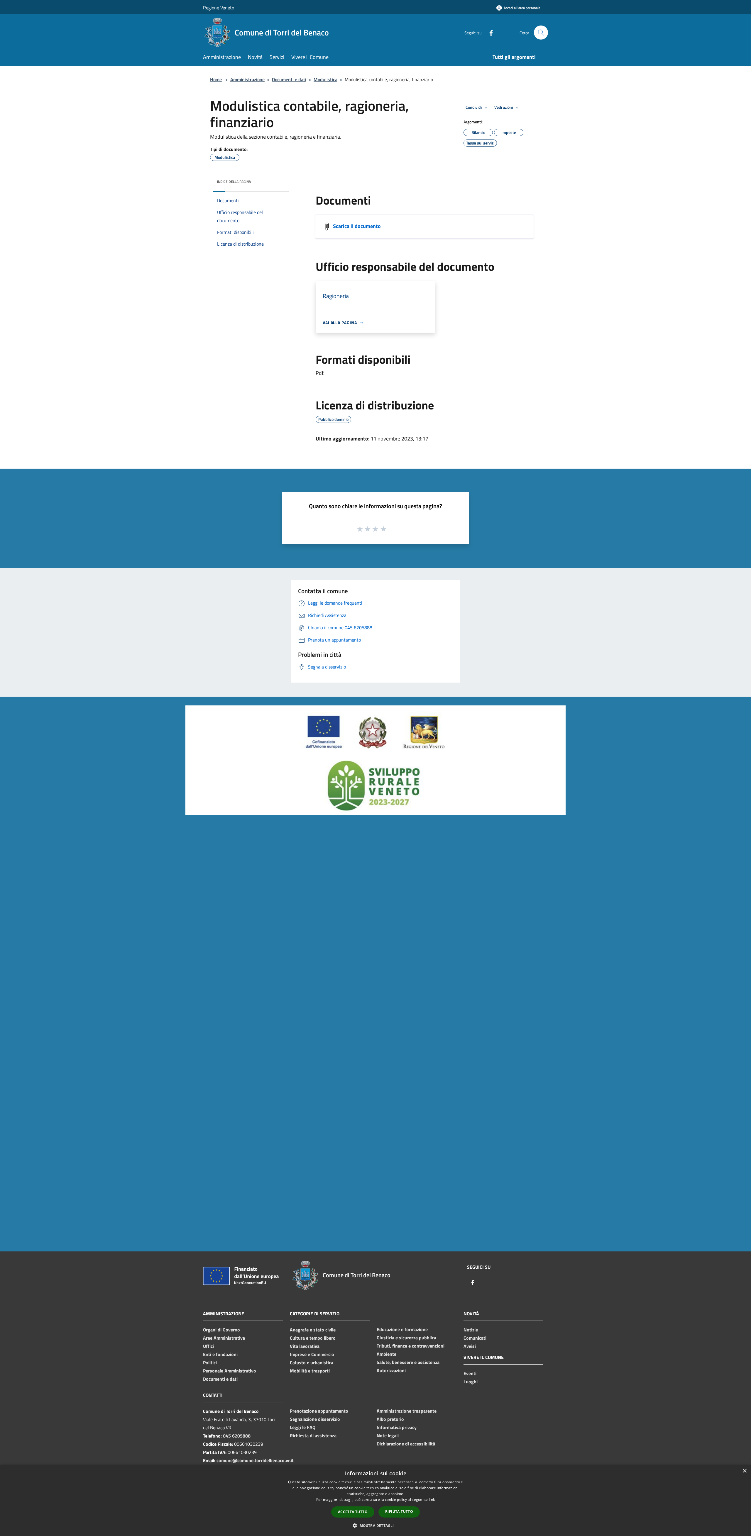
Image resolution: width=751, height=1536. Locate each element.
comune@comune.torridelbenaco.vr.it (255, 1460)
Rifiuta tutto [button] (399, 1511)
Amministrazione (247, 79)
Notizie (471, 1329)
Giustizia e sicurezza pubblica (406, 1337)
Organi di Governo (221, 1329)
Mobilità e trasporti (310, 1370)
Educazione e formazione (402, 1329)
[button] (375, 1525)
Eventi (470, 1373)
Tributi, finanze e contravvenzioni (410, 1345)
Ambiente (386, 1354)
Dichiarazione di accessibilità (406, 1443)
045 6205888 (237, 1435)
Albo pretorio (390, 1419)
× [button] (744, 1471)
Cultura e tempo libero (313, 1337)
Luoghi (471, 1381)
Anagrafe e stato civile (313, 1329)
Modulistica (325, 79)
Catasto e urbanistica (311, 1362)
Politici (210, 1362)
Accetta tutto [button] (353, 1511)
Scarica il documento (357, 226)
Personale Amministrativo (229, 1370)
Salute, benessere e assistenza (408, 1362)
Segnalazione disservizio (315, 1419)
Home (216, 79)
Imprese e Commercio (312, 1354)
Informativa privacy (397, 1427)
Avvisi (470, 1346)
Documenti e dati (289, 79)
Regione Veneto (218, 7)
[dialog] (375, 1500)
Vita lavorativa (304, 1346)
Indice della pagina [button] (234, 181)
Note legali (388, 1435)
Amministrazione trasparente (407, 1410)
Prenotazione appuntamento (319, 1410)
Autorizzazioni (391, 1370)
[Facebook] (489, 32)
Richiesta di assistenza (313, 1435)
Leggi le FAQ (302, 1427)
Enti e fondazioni (220, 1354)
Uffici (208, 1346)
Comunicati (475, 1337)
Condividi (474, 107)
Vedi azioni (504, 107)
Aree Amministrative (224, 1337)
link (432, 1499)
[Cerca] (541, 32)
